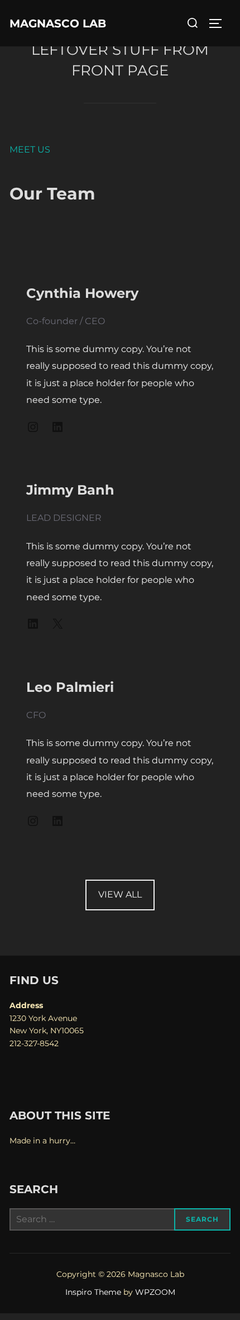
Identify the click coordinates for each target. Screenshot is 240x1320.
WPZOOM (155, 1292)
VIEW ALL (120, 894)
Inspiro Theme (93, 1292)
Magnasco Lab (57, 23)
